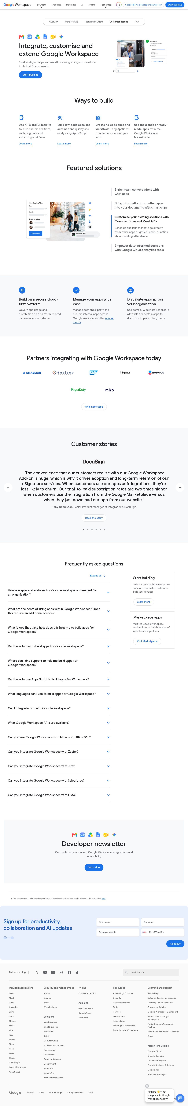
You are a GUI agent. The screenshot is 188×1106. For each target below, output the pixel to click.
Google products (75, 1092)
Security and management (59, 987)
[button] (180, 1098)
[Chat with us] (180, 1098)
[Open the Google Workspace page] (18, 5)
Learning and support (160, 987)
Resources (106, 4)
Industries (71, 4)
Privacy (30, 1092)
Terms (41, 1092)
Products (56, 4)
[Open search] (119, 4)
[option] (54, 22)
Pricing (92, 4)
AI (82, 4)
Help (91, 1092)
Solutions (42, 4)
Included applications (21, 987)
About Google (55, 1092)
